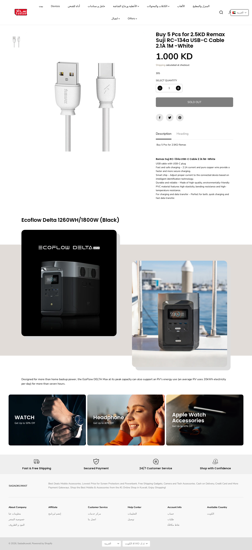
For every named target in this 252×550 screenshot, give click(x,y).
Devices (55, 6)
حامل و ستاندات (96, 6)
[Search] (221, 12)
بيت (41, 6)
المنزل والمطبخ (201, 6)
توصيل (131, 519)
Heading (183, 134)
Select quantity (166, 80)
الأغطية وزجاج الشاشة (125, 6)
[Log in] (230, 12)
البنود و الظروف (17, 525)
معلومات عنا (15, 513)
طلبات (170, 519)
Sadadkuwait (24, 543)
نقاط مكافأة (173, 525)
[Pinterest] (180, 117)
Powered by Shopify (42, 543)
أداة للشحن (74, 6)
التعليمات (132, 513)
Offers (132, 18)
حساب (170, 513)
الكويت (210, 513)
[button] (239, 13)
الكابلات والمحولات (157, 6)
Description (163, 134)
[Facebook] (159, 117)
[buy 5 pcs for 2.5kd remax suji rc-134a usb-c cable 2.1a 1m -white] (85, 92)
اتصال (114, 18)
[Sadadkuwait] (21, 12)
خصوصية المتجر (17, 519)
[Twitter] (169, 117)
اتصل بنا (92, 519)
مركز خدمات (94, 513)
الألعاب (181, 6)
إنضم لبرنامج (54, 513)
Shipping (160, 65)
